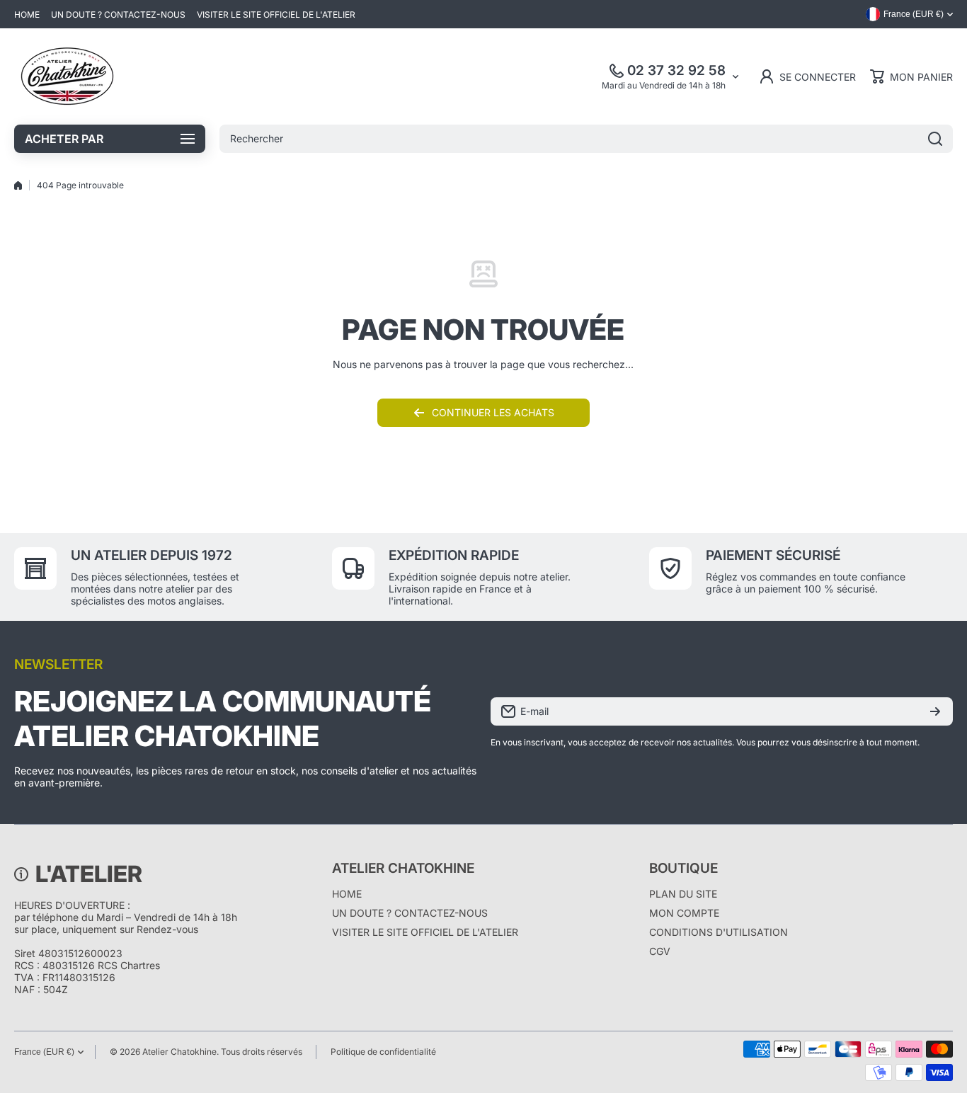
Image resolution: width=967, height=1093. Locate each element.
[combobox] (586, 139)
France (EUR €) (44, 1052)
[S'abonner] (935, 711)
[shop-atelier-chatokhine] (67, 76)
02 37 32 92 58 (676, 70)
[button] (911, 76)
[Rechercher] (935, 139)
